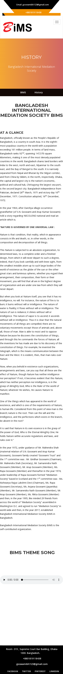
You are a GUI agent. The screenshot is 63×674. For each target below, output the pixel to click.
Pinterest (40, 671)
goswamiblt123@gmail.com (32, 664)
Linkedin (54, 671)
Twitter (26, 671)
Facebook (12, 671)
